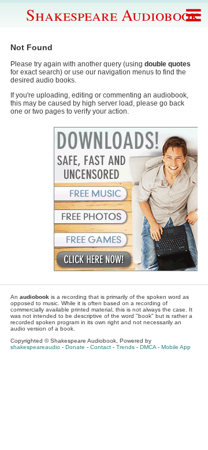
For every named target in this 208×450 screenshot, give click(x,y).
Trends (125, 347)
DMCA (148, 347)
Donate (75, 347)
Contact (100, 347)
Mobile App (176, 347)
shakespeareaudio (35, 347)
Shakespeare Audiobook (112, 14)
